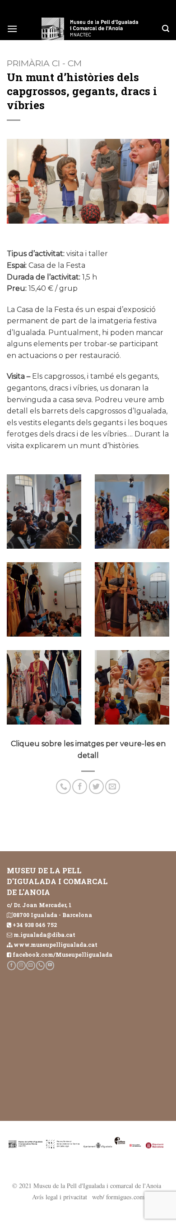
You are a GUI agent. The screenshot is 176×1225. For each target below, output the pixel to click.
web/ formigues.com (118, 1197)
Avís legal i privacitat (59, 1197)
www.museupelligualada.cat (55, 944)
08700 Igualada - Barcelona (52, 914)
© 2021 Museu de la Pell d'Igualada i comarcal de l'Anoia (86, 1185)
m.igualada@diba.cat (44, 934)
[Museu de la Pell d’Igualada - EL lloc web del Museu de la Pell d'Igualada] (89, 29)
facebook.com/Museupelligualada (62, 954)
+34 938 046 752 (35, 924)
